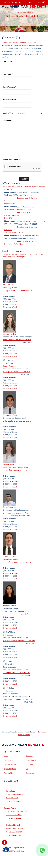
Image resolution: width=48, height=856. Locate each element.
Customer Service (10, 764)
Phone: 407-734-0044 (13, 818)
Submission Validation (12, 159)
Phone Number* (9, 100)
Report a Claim (9, 773)
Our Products (8, 760)
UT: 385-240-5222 (41, 4)
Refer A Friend (31, 760)
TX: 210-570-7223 (7, 4)
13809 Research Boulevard (15, 794)
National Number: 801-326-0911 (24, 16)
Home (6, 756)
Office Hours (19, 244)
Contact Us (30, 773)
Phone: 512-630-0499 (13, 801)
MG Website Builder (17, 851)
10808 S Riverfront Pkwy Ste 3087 (16, 828)
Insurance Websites (9, 732)
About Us (29, 756)
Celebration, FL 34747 (14, 815)
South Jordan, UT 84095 (14, 832)
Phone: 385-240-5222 (13, 835)
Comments (7, 120)
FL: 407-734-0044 (28, 4)
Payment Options (10, 769)
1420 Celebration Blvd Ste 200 (16, 811)
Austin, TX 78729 (12, 798)
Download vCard (10, 307)
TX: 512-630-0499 (18, 4)
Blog (27, 769)
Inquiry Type (8, 113)
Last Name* (8, 74)
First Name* (8, 61)
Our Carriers (30, 764)
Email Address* (9, 87)
